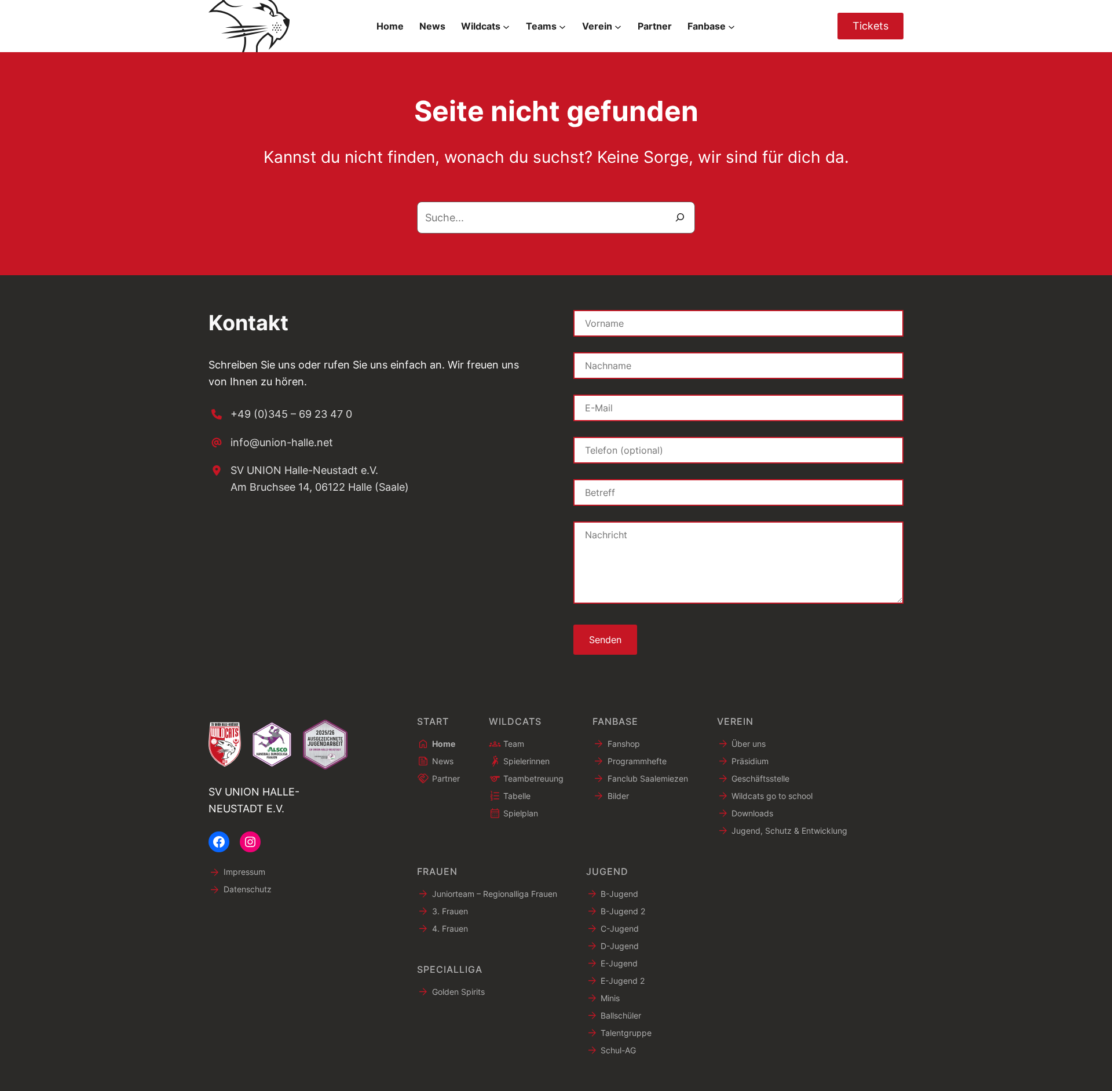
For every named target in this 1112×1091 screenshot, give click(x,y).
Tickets (870, 26)
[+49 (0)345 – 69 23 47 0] (280, 414)
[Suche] (680, 218)
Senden (605, 639)
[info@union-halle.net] (271, 443)
